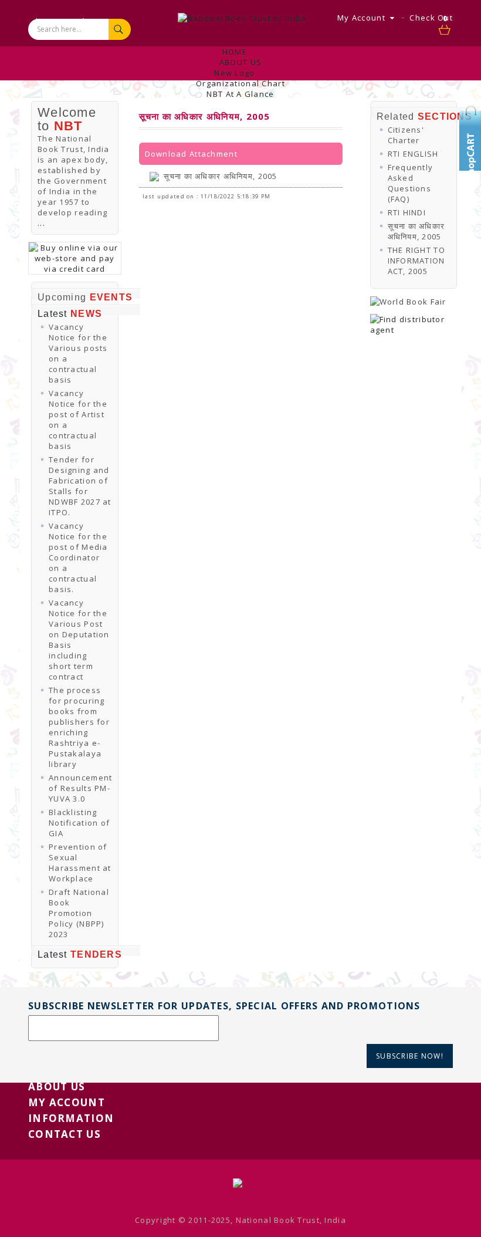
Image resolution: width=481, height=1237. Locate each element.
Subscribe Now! (409, 1056)
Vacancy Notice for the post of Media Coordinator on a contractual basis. (78, 557)
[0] (445, 30)
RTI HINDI (407, 212)
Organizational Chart (240, 83)
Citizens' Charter (406, 135)
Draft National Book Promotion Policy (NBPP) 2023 (79, 913)
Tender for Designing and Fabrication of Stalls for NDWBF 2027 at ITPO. (80, 486)
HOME (234, 51)
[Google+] (472, 167)
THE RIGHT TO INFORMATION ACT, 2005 (416, 260)
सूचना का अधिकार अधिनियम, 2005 (220, 176)
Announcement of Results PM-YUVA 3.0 (80, 788)
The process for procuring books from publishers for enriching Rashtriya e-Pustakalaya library (79, 727)
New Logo (234, 72)
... (41, 223)
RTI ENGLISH (413, 153)
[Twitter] (472, 132)
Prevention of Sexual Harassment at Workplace (80, 862)
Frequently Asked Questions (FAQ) (410, 183)
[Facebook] (472, 149)
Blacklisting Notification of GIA (79, 823)
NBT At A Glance (240, 94)
